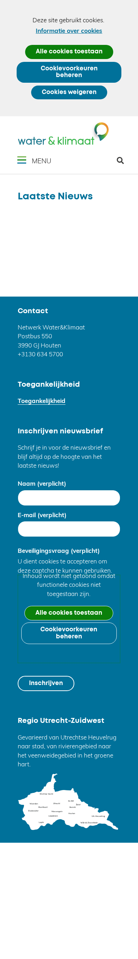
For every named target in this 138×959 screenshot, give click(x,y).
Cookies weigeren (69, 92)
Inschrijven (46, 683)
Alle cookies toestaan (69, 52)
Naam (42, 483)
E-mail (42, 515)
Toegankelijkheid (41, 400)
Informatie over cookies (69, 30)
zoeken (123, 163)
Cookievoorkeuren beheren (69, 72)
